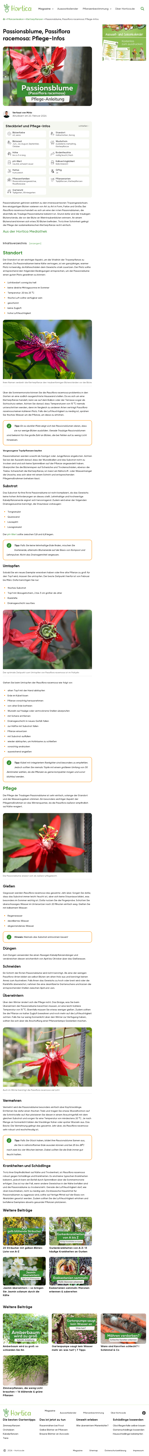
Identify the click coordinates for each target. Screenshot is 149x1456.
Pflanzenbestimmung (96, 8)
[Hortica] (17, 8)
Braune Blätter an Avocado (54, 1433)
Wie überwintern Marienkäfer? (92, 1425)
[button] (53, 9)
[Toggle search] (142, 9)
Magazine (78, 1450)
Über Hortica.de (125, 8)
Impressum (138, 1450)
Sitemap (93, 1450)
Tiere (5, 1438)
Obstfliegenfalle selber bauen (129, 1425)
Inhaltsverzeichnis (22, 243)
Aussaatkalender (67, 8)
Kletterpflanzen (34, 19)
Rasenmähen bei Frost (52, 1425)
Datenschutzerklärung (115, 1450)
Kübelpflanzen (10, 1433)
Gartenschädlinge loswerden (128, 1429)
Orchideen (8, 1429)
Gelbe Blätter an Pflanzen (54, 1429)
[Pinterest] (144, 1413)
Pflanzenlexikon (15, 19)
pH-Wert (12, 534)
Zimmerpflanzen (11, 1425)
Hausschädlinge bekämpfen (128, 1433)
